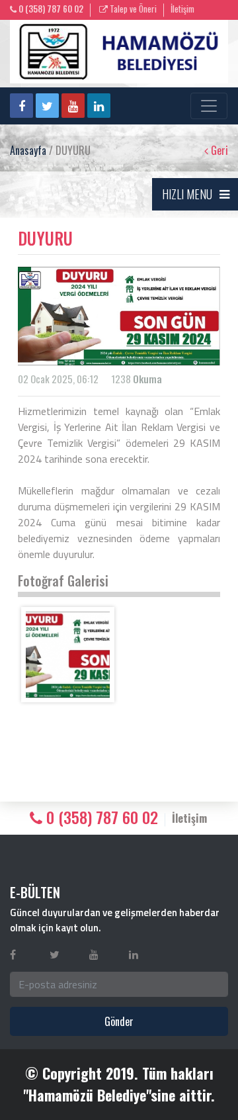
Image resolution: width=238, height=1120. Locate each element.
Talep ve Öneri (132, 9)
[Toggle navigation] (208, 106)
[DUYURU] (67, 654)
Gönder (119, 1021)
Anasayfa (28, 150)
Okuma (147, 378)
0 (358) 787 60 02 (50, 9)
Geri (218, 150)
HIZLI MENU (187, 194)
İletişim (182, 9)
